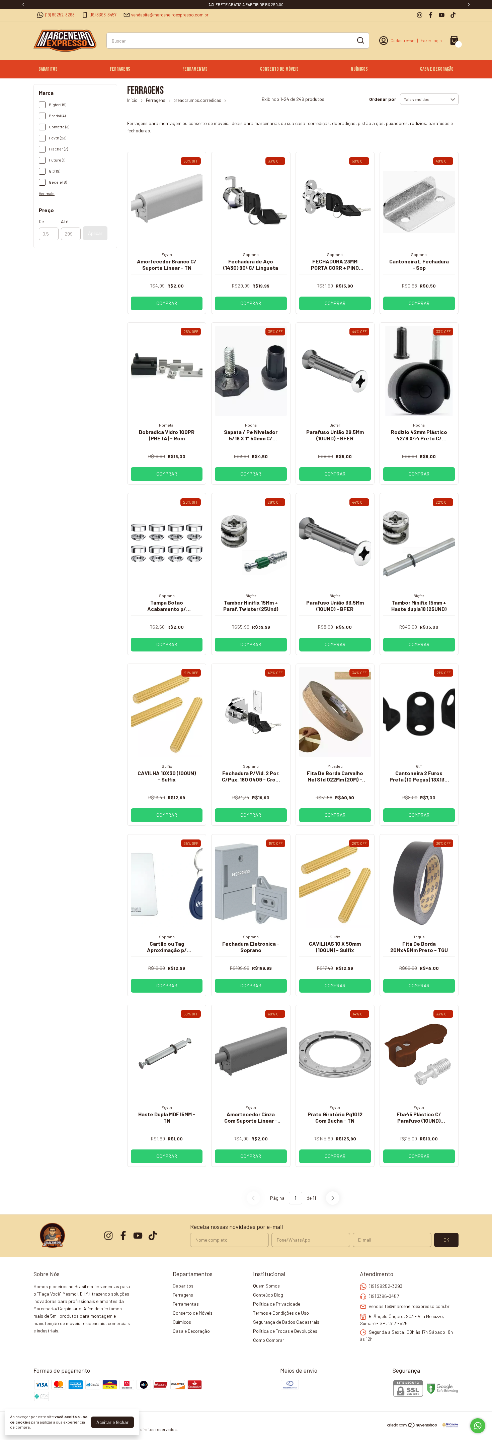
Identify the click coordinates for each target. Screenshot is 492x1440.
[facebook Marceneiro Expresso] (430, 14)
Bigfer (334, 425)
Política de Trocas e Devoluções (285, 1331)
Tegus (419, 936)
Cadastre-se (402, 40)
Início (132, 100)
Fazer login (431, 40)
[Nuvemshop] (412, 1426)
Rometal (166, 425)
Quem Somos (266, 1286)
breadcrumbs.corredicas (197, 100)
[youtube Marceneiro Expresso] (441, 14)
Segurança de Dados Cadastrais (286, 1322)
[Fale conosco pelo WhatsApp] (477, 1425)
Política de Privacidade (276, 1304)
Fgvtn (167, 254)
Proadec (335, 766)
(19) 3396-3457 (103, 14)
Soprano (251, 254)
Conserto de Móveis (279, 69)
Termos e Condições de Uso (281, 1313)
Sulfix (167, 766)
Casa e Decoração (437, 69)
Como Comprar (268, 1340)
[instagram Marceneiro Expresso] (419, 14)
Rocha (251, 425)
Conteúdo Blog (268, 1295)
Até (64, 221)
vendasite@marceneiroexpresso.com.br (170, 14)
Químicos (359, 69)
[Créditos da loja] (448, 1425)
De (41, 221)
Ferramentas (195, 69)
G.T (419, 766)
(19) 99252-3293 (60, 14)
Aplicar (95, 233)
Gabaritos (48, 69)
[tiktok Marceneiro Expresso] (453, 14)
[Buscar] (360, 40)
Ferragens (120, 69)
